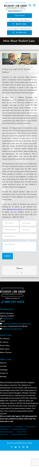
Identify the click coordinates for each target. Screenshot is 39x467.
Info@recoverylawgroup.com (12, 329)
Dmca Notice (30, 426)
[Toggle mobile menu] (34, 5)
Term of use (4, 434)
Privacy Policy (21, 432)
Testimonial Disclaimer (19, 434)
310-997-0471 (7, 318)
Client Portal (19, 15)
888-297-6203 (20, 24)
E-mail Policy (4, 429)
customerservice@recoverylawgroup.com (16, 324)
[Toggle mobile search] (30, 5)
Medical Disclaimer (6, 432)
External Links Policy (20, 429)
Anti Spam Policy (5, 426)
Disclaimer (19, 426)
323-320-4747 (20, 32)
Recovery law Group (14, 209)
